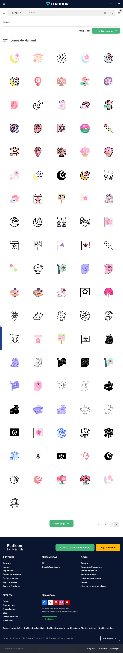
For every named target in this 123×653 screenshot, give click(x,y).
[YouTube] (67, 602)
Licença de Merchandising (93, 586)
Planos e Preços (10, 616)
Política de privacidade (34, 628)
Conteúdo (8, 557)
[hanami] (14, 58)
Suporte (84, 563)
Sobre (6, 601)
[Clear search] (105, 13)
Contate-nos (9, 605)
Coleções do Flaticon (91, 578)
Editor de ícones (88, 574)
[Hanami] (108, 292)
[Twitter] (50, 602)
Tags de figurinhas (11, 586)
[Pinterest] (55, 602)
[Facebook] (44, 602)
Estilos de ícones (89, 570)
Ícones (6, 22)
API (43, 563)
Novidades (8, 620)
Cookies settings (106, 628)
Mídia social (49, 595)
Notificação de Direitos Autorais (81, 628)
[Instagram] (61, 602)
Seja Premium (108, 547)
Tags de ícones (10, 582)
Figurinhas (8, 570)
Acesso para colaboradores (75, 547)
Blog (5, 613)
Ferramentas (49, 557)
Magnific (91, 648)
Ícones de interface (12, 574)
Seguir (84, 582)
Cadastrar (49, 619)
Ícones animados (11, 578)
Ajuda (84, 557)
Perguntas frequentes (91, 567)
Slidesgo (114, 648)
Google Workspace (51, 567)
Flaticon (103, 648)
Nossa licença (9, 609)
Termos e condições (12, 628)
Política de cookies (56, 628)
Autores (6, 563)
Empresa (8, 595)
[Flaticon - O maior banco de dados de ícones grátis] (57, 4)
